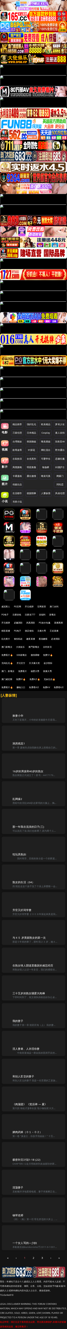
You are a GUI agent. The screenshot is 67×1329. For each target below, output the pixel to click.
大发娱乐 (20, 646)
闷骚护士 (60, 467)
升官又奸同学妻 (22, 910)
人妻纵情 (46, 493)
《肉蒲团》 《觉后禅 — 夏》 (30, 1104)
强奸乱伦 (31, 424)
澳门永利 (54, 606)
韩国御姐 (31, 441)
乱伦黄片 (5, 638)
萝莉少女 (60, 424)
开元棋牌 (29, 606)
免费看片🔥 (7, 655)
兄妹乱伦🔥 (49, 679)
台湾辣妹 (17, 441)
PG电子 (5, 614)
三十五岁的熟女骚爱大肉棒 (29, 993)
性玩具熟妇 (19, 854)
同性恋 (59, 484)
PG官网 (17, 606)
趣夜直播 (30, 638)
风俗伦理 (60, 493)
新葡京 (52, 614)
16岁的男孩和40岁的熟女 (28, 771)
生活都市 (17, 493)
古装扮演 (17, 458)
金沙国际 (48, 663)
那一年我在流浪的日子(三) (28, 826)
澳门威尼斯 (6, 679)
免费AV (46, 687)
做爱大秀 (35, 671)
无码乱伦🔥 (7, 663)
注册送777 (30, 614)
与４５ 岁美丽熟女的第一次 (29, 937)
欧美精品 (46, 424)
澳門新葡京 (33, 646)
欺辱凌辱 (17, 450)
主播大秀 (41, 630)
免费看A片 (34, 687)
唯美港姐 (46, 441)
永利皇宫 (47, 646)
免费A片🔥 (34, 679)
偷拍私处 (18, 638)
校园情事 (31, 493)
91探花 (31, 450)
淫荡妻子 (18, 1187)
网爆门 (59, 476)
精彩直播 (5, 630)
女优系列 (31, 458)
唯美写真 (46, 476)
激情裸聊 (35, 655)
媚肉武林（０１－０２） (27, 1132)
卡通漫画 (17, 476)
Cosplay (45, 432)
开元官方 (21, 663)
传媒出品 (17, 484)
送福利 (42, 614)
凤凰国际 (30, 622)
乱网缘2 (17, 799)
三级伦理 (17, 432)
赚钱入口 (21, 687)
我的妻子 (18, 1021)
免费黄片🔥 (7, 687)
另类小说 (17, 501)
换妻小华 (18, 715)
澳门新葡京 (6, 646)
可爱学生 (46, 458)
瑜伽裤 (45, 467)
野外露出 (60, 450)
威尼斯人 (5, 606)
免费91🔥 (21, 679)
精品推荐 (17, 424)
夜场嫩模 (43, 638)
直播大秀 (47, 671)
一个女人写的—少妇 (25, 1243)
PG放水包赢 (44, 622)
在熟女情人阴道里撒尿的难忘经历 (33, 965)
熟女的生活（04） (24, 882)
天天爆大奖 (34, 663)
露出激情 (31, 476)
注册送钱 (17, 614)
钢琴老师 (18, 1215)
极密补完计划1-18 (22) (26, 1159)
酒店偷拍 (29, 630)
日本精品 (31, 432)
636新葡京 (22, 655)
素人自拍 (60, 432)
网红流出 (46, 450)
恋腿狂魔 (60, 458)
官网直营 (41, 606)
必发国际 (55, 638)
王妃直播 (54, 630)
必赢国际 (18, 622)
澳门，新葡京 (7, 671)
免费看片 (22, 671)
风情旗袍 (17, 467)
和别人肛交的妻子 (23, 1076)
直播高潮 (58, 622)
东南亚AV (60, 441)
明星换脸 (31, 467)
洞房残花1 (19, 743)
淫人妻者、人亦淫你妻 (26, 1048)
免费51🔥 (48, 655)
